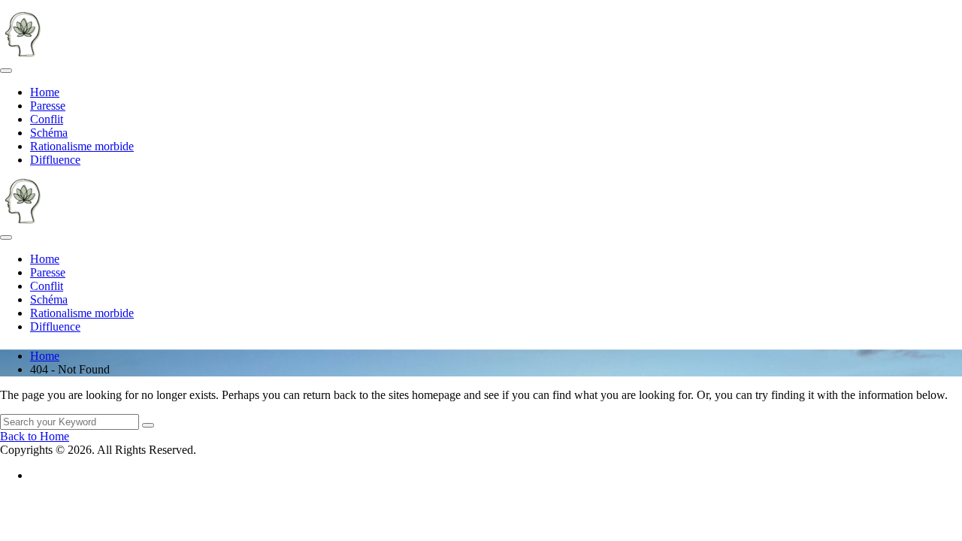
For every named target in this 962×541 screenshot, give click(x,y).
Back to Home (34, 436)
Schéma (49, 132)
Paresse (47, 105)
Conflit (46, 119)
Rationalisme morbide (82, 146)
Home (44, 92)
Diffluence (55, 159)
